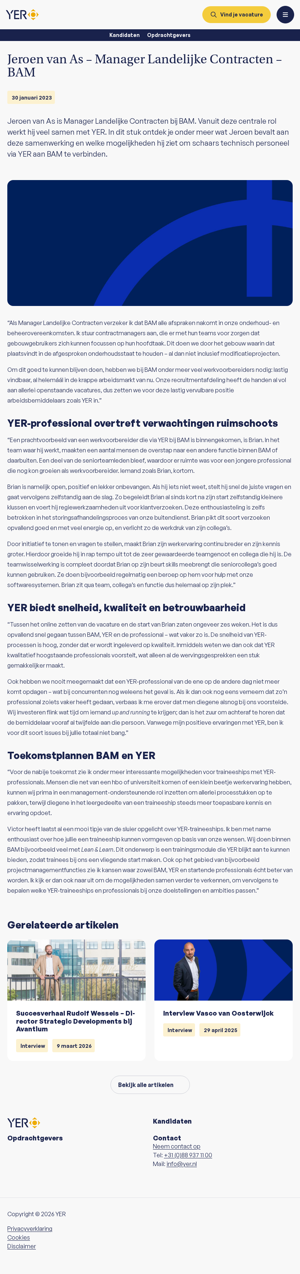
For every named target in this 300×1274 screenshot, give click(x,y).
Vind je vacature (241, 14)
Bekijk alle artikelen (145, 1084)
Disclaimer (21, 1246)
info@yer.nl (181, 1163)
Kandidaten (124, 35)
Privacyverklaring (29, 1228)
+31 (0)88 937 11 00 (188, 1155)
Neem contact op (176, 1146)
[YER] (22, 14)
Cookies (18, 1237)
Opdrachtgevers (169, 35)
